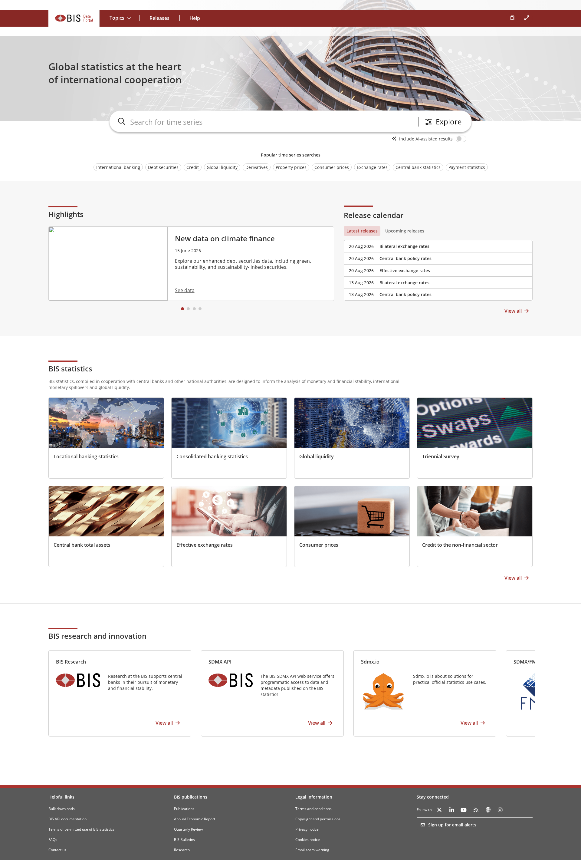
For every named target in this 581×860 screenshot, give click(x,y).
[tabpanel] (438, 268)
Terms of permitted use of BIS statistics (81, 829)
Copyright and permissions (317, 819)
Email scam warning (312, 849)
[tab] (362, 231)
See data (185, 290)
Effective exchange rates (404, 270)
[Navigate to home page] (74, 18)
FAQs (52, 839)
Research (182, 849)
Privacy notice (307, 829)
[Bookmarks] (512, 18)
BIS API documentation (67, 819)
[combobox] (273, 122)
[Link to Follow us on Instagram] (500, 810)
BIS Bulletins (184, 839)
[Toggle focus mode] (526, 18)
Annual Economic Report (194, 819)
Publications (184, 808)
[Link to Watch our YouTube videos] (463, 810)
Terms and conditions (313, 808)
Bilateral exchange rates (404, 246)
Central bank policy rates (405, 258)
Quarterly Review (188, 829)
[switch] (462, 138)
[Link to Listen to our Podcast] (488, 810)
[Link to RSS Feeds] (476, 810)
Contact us (57, 849)
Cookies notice (307, 839)
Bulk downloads (61, 808)
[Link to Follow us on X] (439, 810)
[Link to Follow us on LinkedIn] (451, 810)
